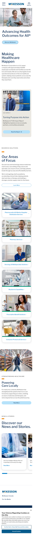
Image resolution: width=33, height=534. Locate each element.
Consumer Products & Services (16, 339)
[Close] (31, 510)
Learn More (16, 185)
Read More (17, 402)
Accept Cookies (16, 531)
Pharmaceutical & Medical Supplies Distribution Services (16, 213)
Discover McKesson (10, 42)
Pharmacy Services (16, 239)
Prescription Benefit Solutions (16, 314)
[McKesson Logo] (16, 492)
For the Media (6, 499)
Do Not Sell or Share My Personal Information (16, 527)
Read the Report (15, 132)
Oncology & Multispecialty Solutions (16, 264)
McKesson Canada (8, 496)
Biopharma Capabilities (16, 289)
